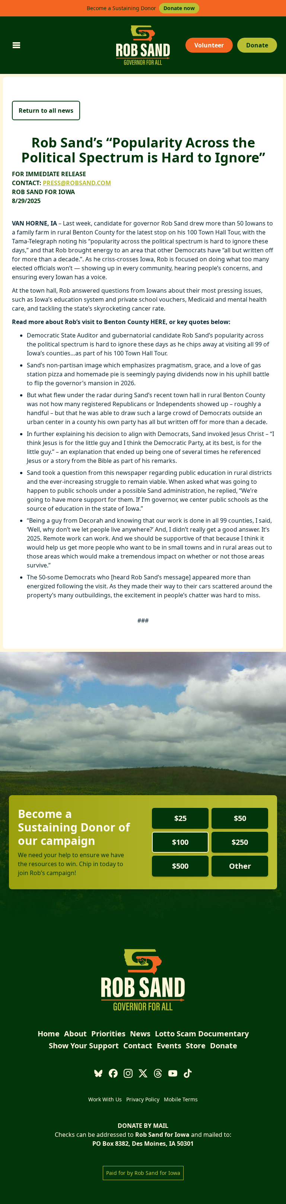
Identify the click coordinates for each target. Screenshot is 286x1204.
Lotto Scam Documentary (202, 1034)
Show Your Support (84, 1045)
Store (196, 1045)
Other (240, 866)
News (140, 1034)
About (75, 1034)
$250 (240, 842)
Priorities (108, 1034)
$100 (180, 842)
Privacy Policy (142, 1099)
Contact (137, 1045)
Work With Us (105, 1099)
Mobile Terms (181, 1099)
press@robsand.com (77, 183)
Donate (257, 45)
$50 (240, 818)
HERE (158, 322)
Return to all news (46, 110)
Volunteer (209, 45)
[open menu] (16, 45)
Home (49, 1034)
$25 (180, 818)
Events (169, 1045)
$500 (180, 866)
